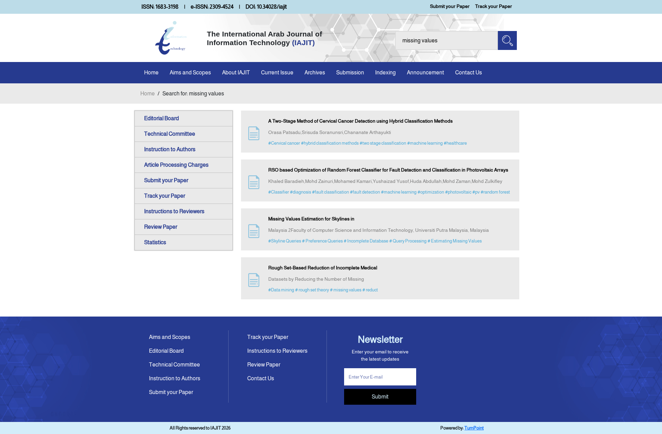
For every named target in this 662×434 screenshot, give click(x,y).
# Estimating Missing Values (455, 241)
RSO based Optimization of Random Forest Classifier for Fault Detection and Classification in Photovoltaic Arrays (388, 170)
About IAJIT (236, 72)
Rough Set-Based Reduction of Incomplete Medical (322, 267)
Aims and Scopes (190, 72)
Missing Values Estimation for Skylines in (311, 218)
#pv (476, 192)
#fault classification (330, 192)
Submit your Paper (450, 6)
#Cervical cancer (284, 143)
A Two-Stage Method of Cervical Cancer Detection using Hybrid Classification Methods (360, 121)
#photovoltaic (458, 192)
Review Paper (160, 227)
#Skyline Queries (284, 241)
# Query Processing (408, 241)
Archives (314, 72)
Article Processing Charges (176, 165)
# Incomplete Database (366, 241)
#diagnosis (300, 192)
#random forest (495, 192)
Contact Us (468, 72)
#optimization (431, 192)
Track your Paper (493, 6)
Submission (350, 72)
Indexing (385, 72)
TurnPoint (474, 428)
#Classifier (278, 192)
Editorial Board (161, 118)
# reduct (370, 289)
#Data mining (281, 289)
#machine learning (425, 143)
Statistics (155, 242)
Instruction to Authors (169, 149)
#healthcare (455, 143)
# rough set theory (312, 289)
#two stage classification (383, 143)
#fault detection (365, 192)
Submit (380, 397)
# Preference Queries (322, 241)
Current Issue (277, 72)
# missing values (345, 289)
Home (151, 72)
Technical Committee (169, 134)
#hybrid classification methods (330, 143)
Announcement (425, 72)
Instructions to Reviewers (174, 211)
